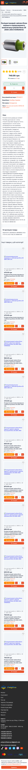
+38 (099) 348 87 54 (6, 733)
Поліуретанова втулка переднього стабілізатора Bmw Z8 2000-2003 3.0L (14, 404)
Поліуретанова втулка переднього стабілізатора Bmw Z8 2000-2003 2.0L (14, 319)
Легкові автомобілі (17, 10)
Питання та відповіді (6, 705)
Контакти (3, 712)
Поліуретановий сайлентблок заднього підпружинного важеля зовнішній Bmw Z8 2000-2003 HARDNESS (13, 490)
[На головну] (10, 3)
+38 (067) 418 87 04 (6, 731)
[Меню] (2, 2)
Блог (2, 697)
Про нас (3, 700)
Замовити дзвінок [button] (6, 737)
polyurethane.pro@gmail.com (10, 742)
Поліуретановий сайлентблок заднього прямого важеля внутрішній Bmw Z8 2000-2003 (13, 447)
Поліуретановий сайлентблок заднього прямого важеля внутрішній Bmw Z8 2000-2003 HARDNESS (13, 618)
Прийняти (14, 767)
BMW (25, 10)
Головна (3, 10)
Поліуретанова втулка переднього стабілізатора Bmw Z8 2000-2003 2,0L (14, 276)
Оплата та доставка (6, 707)
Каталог (9, 10)
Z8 (2, 12)
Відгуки (3, 714)
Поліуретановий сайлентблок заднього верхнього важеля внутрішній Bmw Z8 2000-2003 (13, 661)
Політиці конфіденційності (13, 764)
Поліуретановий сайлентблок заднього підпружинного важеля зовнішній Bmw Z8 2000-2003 (13, 533)
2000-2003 (7, 12)
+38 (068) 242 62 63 (6, 735)
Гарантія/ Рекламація (7, 702)
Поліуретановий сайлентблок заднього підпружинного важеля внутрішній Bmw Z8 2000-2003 (13, 575)
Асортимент (4, 695)
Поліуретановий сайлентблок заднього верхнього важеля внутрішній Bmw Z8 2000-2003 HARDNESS (13, 361)
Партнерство (4, 709)
